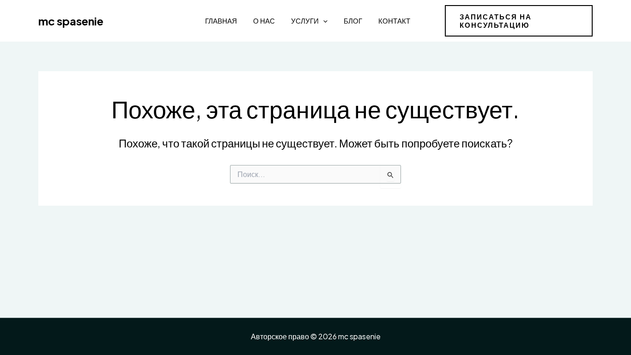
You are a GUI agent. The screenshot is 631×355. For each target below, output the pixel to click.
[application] (323, 20)
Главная (221, 20)
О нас (264, 20)
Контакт (394, 20)
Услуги (305, 20)
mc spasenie (70, 21)
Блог (353, 20)
